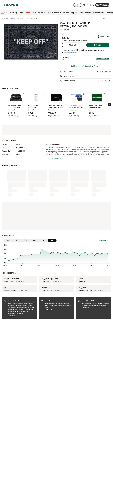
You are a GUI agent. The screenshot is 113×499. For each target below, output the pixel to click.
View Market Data (102, 58)
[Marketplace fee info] (86, 41)
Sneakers (56, 12)
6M (25, 240)
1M (8, 240)
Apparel (74, 12)
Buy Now (97, 45)
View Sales (101, 241)
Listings (77, 5)
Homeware (20, 19)
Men (34, 12)
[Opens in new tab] (79, 50)
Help (92, 5)
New (21, 12)
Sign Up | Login (102, 5)
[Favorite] (104, 19)
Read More (55, 158)
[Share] (109, 19)
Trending (12, 12)
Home (4, 19)
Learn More (72, 52)
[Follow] (23, 94)
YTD (34, 240)
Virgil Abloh (33, 19)
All (5, 12)
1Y (43, 240)
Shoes (66, 12)
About (86, 5)
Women (41, 12)
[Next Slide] (109, 104)
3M (17, 240)
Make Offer (73, 45)
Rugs (26, 19)
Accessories (85, 12)
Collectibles (98, 12)
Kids (48, 12)
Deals (27, 12)
